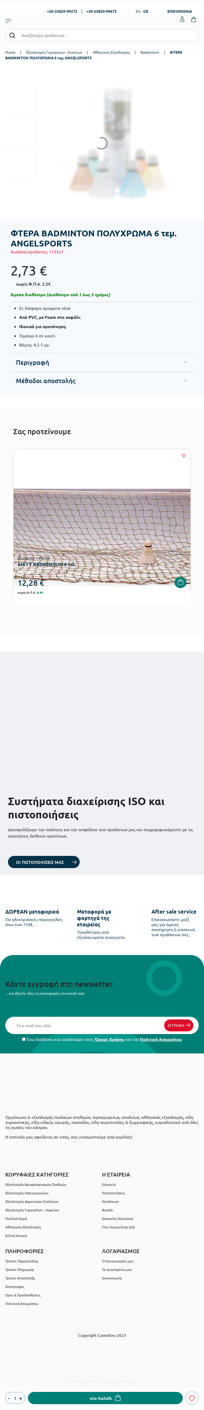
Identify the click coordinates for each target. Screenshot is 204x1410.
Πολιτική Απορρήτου (161, 1039)
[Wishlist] (184, 456)
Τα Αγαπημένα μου (117, 1269)
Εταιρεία (109, 1184)
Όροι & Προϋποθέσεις (23, 1295)
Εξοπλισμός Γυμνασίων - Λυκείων (54, 52)
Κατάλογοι (110, 1201)
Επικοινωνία (112, 1278)
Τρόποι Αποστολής (20, 1278)
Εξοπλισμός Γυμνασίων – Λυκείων (32, 1210)
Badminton (150, 52)
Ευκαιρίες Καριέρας (117, 1218)
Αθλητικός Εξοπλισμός (111, 52)
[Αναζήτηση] (12, 35)
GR (145, 11)
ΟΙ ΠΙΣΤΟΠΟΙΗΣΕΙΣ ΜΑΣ (40, 862)
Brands (107, 1210)
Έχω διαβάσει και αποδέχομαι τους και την (104, 1039)
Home (10, 52)
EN (138, 11)
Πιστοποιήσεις (113, 1193)
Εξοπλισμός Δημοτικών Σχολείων (31, 1201)
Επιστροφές (14, 1286)
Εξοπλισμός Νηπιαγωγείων (27, 1193)
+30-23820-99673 (101, 11)
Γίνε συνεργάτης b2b (118, 1227)
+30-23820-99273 (62, 11)
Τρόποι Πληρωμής (19, 1269)
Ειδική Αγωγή (16, 1235)
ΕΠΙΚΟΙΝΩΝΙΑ (179, 11)
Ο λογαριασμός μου (118, 1261)
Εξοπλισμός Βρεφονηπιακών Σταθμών (35, 1184)
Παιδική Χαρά (16, 1218)
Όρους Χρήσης (109, 1039)
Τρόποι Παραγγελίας (21, 1261)
